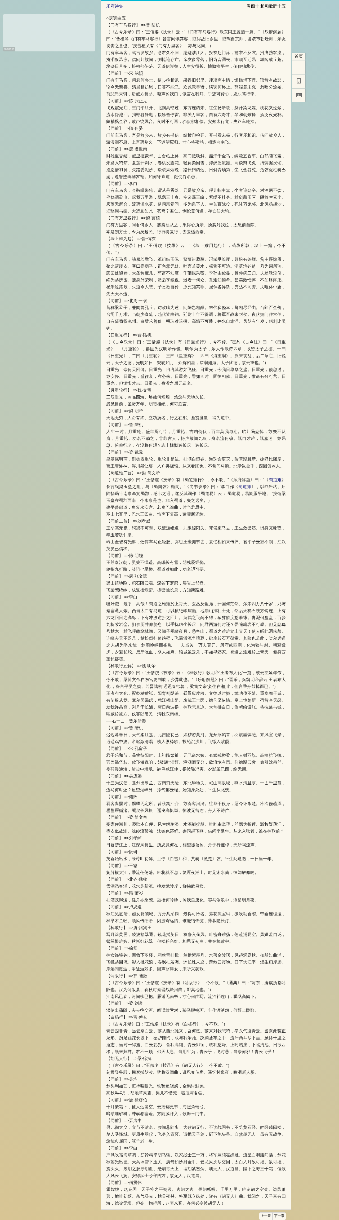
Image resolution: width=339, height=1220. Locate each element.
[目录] (298, 67)
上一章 (266, 1216)
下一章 (279, 1216)
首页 (299, 56)
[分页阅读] (298, 95)
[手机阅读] (298, 81)
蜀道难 (275, 480)
